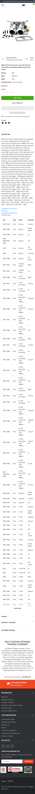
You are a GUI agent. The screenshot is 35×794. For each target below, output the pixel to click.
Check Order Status (8, 719)
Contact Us (5, 725)
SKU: (3, 76)
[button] (17, 108)
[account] (28, 5)
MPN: (3, 79)
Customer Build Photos (9, 711)
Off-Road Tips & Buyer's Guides (12, 705)
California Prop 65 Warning (10, 733)
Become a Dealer (7, 736)
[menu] (2, 5)
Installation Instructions (9, 208)
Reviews (10, 781)
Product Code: (6, 82)
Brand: (3, 73)
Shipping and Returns (8, 722)
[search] (7, 5)
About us (4, 697)
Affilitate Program (7, 700)
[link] (3, 746)
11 (4, 116)
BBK (13, 73)
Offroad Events (6, 708)
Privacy (3, 728)
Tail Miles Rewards (7, 702)
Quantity (3, 89)
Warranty (4, 211)
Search (3, 781)
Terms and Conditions (8, 730)
